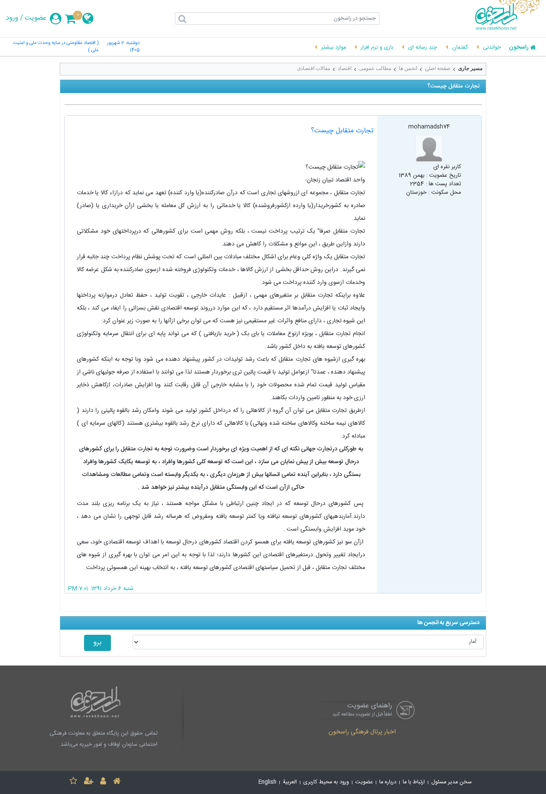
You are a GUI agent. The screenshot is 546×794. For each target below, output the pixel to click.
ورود (12, 18)
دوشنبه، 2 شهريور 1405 (123, 47)
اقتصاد (344, 68)
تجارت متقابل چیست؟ (342, 131)
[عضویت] (89, 782)
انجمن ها (408, 68)
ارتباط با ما (414, 782)
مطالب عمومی (375, 68)
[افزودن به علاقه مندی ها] (73, 782)
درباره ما (387, 782)
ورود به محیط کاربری (326, 782)
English (267, 782)
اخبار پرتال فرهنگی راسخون (362, 732)
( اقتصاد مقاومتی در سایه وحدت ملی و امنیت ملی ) (55, 47)
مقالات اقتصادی (313, 68)
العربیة (290, 782)
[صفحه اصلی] (117, 782)
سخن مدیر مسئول (451, 782)
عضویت (35, 18)
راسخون (519, 48)
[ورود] (103, 782)
